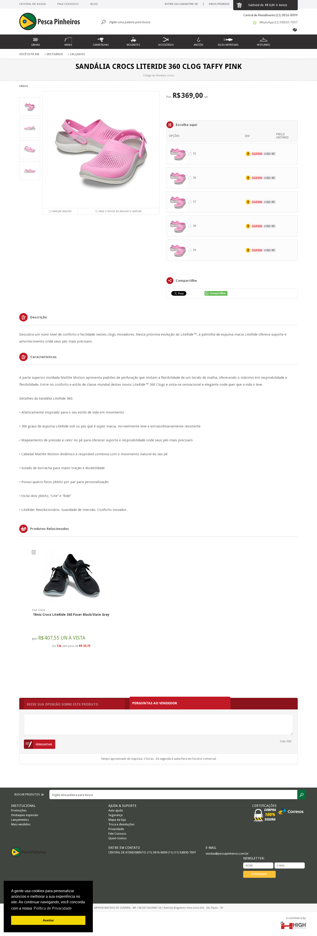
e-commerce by (296, 918)
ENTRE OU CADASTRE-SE (181, 4)
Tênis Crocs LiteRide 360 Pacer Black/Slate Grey (71, 614)
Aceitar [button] (48, 920)
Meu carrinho (239, 5)
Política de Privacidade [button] (53, 908)
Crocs (23, 86)
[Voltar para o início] (51, 22)
